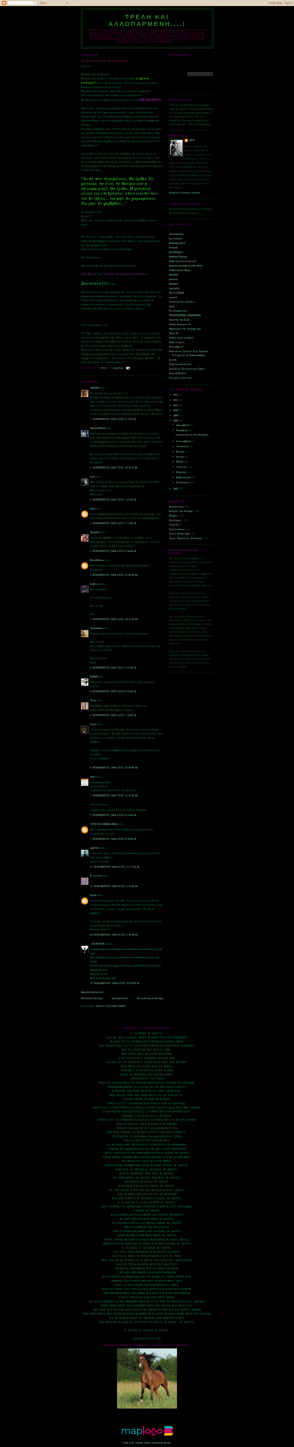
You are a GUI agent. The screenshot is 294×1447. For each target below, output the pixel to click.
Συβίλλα (95, 584)
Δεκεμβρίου (183, 425)
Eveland (173, 247)
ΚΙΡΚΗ (94, 676)
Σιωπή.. (173, 359)
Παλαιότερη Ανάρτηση (150, 998)
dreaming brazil (177, 243)
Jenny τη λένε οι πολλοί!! (183, 261)
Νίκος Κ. (173, 333)
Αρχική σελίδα (119, 998)
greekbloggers (176, 252)
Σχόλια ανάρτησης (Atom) (111, 1005)
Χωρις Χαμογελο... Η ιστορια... (186, 538)
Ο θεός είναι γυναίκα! (181, 337)
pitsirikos (174, 274)
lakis (92, 508)
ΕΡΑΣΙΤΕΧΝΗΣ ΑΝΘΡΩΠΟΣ (185, 315)
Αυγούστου (182, 446)
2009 (176, 415)
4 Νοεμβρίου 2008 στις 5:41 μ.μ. (113, 667)
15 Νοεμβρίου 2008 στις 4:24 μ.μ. (114, 886)
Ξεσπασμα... (176, 520)
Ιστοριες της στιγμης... (181, 511)
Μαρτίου (181, 472)
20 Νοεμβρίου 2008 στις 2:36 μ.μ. (114, 934)
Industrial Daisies (178, 256)
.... (170, 229)
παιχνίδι (174, 524)
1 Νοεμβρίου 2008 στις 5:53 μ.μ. (113, 523)
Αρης (172, 306)
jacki (92, 476)
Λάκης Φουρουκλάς (180, 324)
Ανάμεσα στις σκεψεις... (182, 301)
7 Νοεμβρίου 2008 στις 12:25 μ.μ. (114, 795)
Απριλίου (182, 467)
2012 (176, 400)
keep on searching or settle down (185, 265)
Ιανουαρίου (183, 482)
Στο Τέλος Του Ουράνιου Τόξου (186, 368)
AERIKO (94, 387)
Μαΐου (180, 461)
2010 (176, 410)
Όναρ (93, 700)
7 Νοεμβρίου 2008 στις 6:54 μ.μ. (113, 815)
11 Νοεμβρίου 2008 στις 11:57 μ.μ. (115, 866)
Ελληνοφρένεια (178, 310)
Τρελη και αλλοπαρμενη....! (147, 20)
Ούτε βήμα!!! (176, 346)
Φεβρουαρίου (184, 477)
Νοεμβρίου (182, 430)
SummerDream (98, 428)
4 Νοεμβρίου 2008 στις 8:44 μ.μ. (113, 691)
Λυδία (192, 140)
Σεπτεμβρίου (184, 441)
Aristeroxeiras (176, 234)
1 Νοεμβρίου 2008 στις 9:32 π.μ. (113, 419)
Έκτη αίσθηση (176, 292)
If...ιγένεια (96, 875)
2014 (176, 394)
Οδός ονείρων (177, 342)
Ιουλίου (180, 451)
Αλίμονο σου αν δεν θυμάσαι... (192, 434)
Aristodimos (96, 628)
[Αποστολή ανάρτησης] (127, 368)
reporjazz (174, 283)
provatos (173, 279)
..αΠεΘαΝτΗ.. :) (99, 943)
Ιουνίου (180, 456)
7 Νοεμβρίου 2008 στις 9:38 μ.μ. (113, 839)
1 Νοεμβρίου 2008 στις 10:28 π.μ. (114, 467)
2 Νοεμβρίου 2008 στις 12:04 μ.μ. (114, 575)
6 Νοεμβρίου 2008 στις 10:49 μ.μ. (114, 767)
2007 (176, 488)
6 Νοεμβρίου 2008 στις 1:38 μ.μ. (113, 715)
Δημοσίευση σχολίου (92, 992)
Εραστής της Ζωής (179, 319)
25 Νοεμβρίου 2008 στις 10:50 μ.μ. (115, 983)
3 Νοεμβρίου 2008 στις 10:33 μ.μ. (114, 619)
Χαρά (93, 724)
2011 (176, 405)
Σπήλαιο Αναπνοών (180, 364)
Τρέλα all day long (179, 533)
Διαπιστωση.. (176, 506)
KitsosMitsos (97, 560)
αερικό (173, 297)
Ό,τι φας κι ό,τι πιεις (180, 377)
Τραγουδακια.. (177, 529)
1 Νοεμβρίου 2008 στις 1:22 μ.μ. (113, 499)
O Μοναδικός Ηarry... (180, 270)
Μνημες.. (174, 515)
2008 (176, 420)
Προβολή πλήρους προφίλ (184, 193)
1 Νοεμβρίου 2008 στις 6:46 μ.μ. (113, 551)
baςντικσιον (175, 238)
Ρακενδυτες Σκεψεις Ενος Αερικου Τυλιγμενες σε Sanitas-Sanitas (188, 353)
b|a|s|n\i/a (95, 532)
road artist (174, 288)
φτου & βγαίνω (177, 373)
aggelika (94, 847)
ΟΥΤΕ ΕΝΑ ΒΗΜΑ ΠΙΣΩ (104, 824)
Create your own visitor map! (147, 1443)
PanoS (93, 895)
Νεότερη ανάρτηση (92, 998)
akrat (92, 776)
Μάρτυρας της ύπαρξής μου (185, 328)
